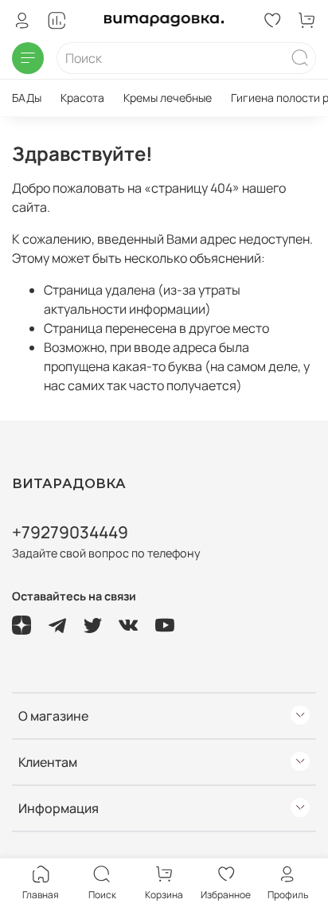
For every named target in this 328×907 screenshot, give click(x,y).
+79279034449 (70, 532)
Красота (82, 97)
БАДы (26, 97)
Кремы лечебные (167, 97)
